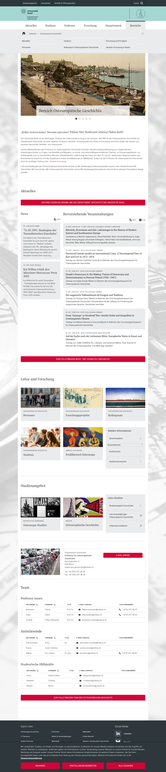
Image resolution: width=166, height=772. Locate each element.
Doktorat (69, 25)
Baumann (30, 609)
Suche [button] (136, 3)
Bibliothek (55, 741)
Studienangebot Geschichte (121, 506)
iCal (143, 220)
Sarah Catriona (51, 648)
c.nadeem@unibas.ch (92, 680)
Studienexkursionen (117, 461)
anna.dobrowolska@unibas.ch (93, 643)
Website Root (23, 33)
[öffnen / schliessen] (142, 33)
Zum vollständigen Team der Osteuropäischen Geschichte (83, 698)
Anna (47, 643)
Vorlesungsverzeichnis (30, 732)
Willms (29, 653)
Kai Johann (49, 653)
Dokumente (45, 3)
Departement (113, 25)
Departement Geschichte (32, 18)
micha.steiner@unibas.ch (93, 686)
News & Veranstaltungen (61, 736)
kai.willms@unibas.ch (89, 653)
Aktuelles (31, 25)
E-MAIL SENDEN (123, 555)
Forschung (90, 25)
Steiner (30, 686)
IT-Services (25, 736)
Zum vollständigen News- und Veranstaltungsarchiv (83, 359)
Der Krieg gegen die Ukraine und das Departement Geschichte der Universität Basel (83, 202)
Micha (50, 686)
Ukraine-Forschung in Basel (118, 47)
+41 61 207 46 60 (129, 653)
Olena (47, 615)
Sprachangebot (116, 438)
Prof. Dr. (70, 609)
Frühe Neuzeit (88, 736)
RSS (58, 219)
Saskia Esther (54, 675)
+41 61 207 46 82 (130, 615)
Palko (28, 615)
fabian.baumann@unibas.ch (94, 609)
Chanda (51, 680)
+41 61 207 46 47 (130, 609)
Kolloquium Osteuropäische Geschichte (81, 47)
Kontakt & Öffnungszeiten (65, 3)
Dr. (66, 643)
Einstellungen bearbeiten (83, 766)
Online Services (27, 741)
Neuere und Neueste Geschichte (96, 741)
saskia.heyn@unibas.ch (93, 675)
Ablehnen (40, 766)
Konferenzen (114, 451)
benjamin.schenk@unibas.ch (94, 620)
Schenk (29, 620)
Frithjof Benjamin (52, 620)
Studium (50, 25)
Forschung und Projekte (116, 41)
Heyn (29, 675)
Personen (26, 47)
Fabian (48, 609)
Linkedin (128, 733)
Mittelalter (87, 732)
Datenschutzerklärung (31, 758)
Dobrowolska (31, 643)
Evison (29, 648)
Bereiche (135, 25)
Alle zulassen (126, 766)
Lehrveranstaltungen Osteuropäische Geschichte (121, 515)
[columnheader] (34, 605)
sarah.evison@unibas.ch (90, 648)
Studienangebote (30, 3)
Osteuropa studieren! (118, 526)
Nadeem (30, 680)
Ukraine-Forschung (58, 161)
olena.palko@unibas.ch (92, 615)
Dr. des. (68, 653)
